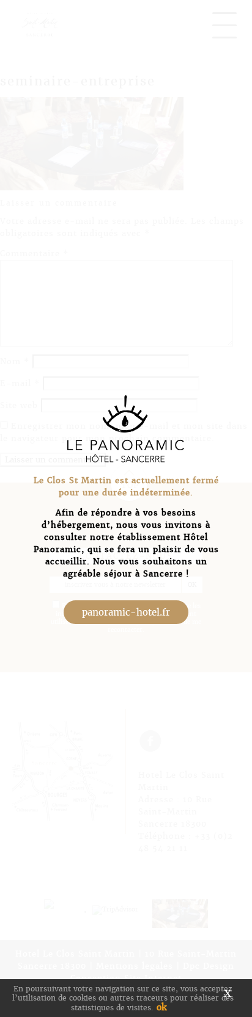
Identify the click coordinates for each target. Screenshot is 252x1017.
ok (161, 1007)
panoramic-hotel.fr (126, 612)
